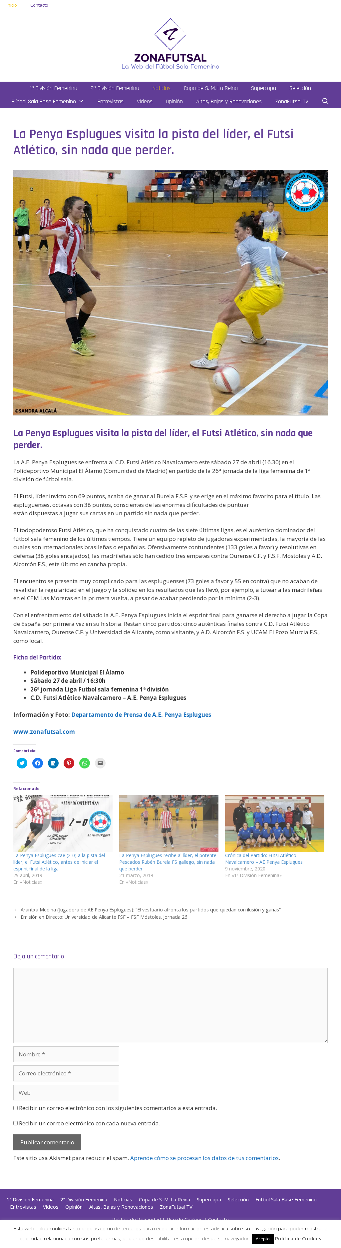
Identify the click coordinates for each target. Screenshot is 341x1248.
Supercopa (263, 88)
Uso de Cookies (184, 1219)
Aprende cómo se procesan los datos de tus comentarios (204, 1158)
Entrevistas (111, 101)
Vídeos (145, 101)
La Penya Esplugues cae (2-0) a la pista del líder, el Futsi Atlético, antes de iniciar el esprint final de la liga (59, 862)
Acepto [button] (263, 1239)
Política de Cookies (298, 1238)
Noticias (161, 88)
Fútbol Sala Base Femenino (44, 101)
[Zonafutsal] (170, 43)
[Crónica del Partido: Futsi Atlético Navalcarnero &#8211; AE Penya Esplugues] (274, 823)
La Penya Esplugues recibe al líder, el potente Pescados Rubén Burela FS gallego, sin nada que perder (167, 862)
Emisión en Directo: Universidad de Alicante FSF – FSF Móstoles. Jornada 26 (104, 917)
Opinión (174, 101)
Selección (300, 88)
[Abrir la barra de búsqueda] (325, 101)
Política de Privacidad (136, 1219)
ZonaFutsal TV (291, 101)
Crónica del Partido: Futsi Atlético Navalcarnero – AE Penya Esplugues (264, 858)
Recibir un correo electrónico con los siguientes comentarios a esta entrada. (118, 1108)
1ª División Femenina (53, 88)
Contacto (39, 5)
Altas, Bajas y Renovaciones (229, 101)
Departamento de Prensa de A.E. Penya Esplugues (141, 714)
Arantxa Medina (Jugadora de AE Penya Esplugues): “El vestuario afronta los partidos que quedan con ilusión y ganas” (151, 909)
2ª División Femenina (115, 88)
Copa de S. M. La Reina (211, 88)
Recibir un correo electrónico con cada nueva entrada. (89, 1123)
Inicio (12, 5)
